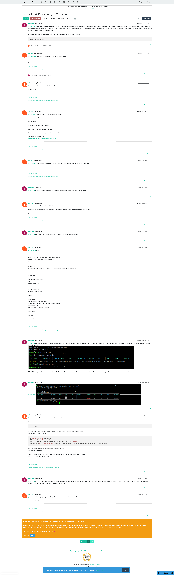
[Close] (150, 521)
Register (26, 535)
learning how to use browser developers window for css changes (43, 69)
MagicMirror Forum (29, 2)
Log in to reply (147, 18)
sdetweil (30, 53)
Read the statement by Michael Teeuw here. (87, 9)
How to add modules (33, 66)
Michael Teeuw (95, 564)
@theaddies (39, 53)
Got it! (125, 570)
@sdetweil (39, 23)
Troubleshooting (36, 18)
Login (32, 535)
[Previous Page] (82, 541)
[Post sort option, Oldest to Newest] (139, 18)
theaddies (31, 23)
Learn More (101, 570)
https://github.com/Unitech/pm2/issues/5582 (42, 138)
